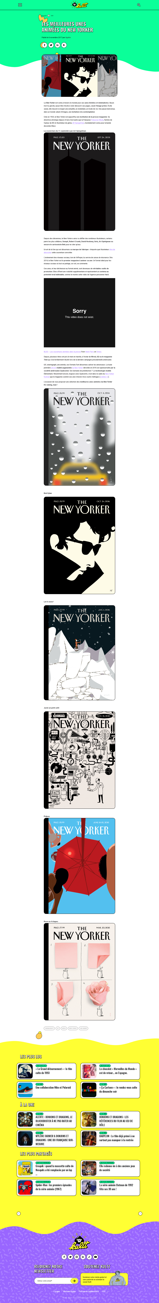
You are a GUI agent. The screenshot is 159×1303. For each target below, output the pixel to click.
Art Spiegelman (78, 123)
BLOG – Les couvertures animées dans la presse (62, 352)
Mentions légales (69, 1291)
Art (52, 15)
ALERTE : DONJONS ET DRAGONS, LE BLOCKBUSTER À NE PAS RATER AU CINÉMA (54, 1121)
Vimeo (98, 352)
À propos (57, 1291)
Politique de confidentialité (89, 1291)
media (64, 1028)
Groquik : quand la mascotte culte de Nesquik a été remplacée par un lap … (54, 1170)
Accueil (44, 15)
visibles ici (104, 377)
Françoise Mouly (97, 120)
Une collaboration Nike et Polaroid (53, 1087)
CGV (103, 1291)
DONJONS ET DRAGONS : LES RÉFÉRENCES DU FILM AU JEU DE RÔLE (116, 1121)
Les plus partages (43, 1163)
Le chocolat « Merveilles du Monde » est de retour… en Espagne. (118, 1071)
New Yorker (73, 1028)
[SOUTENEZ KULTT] (110, 1275)
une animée (83, 1028)
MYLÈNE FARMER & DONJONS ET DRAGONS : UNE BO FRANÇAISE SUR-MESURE (54, 1140)
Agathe (68, 37)
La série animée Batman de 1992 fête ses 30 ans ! (116, 1187)
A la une (39, 1084)
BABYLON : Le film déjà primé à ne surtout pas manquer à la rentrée (117, 1138)
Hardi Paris (89, 352)
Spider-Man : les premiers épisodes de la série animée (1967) (54, 1187)
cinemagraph (49, 1028)
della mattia (93, 1298)
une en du (67, 368)
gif (58, 1028)
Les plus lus (41, 1065)
